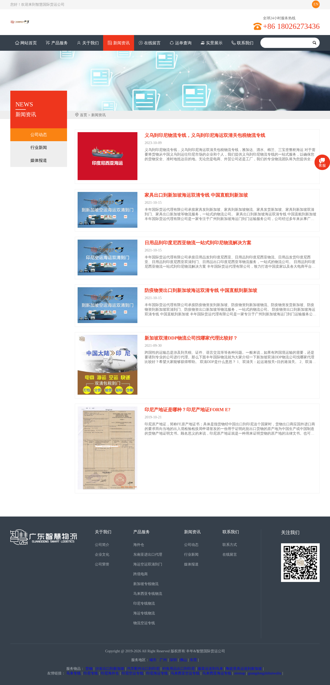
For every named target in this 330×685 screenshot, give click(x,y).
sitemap (239, 673)
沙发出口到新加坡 (109, 669)
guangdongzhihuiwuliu (264, 673)
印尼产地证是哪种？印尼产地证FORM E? (187, 409)
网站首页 (28, 43)
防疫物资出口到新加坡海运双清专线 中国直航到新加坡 (201, 290)
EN (316, 4)
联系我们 (245, 43)
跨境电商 (140, 574)
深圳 (173, 660)
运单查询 (183, 43)
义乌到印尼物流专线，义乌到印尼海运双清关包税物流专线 (205, 135)
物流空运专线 (144, 623)
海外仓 (138, 545)
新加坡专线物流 (146, 584)
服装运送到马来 (210, 669)
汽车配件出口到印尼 (143, 669)
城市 (152, 660)
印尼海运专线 (157, 673)
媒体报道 (38, 160)
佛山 (183, 660)
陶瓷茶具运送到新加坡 (244, 669)
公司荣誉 (102, 564)
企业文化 (102, 554)
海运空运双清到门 (147, 564)
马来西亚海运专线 (216, 673)
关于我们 (90, 43)
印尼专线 (91, 673)
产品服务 (59, 43)
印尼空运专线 (132, 673)
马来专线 (73, 673)
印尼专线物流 (144, 603)
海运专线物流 (144, 613)
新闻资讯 (121, 43)
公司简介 (102, 545)
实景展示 (214, 43)
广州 (163, 660)
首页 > (85, 115)
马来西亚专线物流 (147, 594)
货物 (89, 669)
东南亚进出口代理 (147, 554)
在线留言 (152, 43)
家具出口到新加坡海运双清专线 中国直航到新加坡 (196, 195)
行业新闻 (38, 147)
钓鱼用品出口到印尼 (178, 669)
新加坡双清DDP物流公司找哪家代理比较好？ (191, 338)
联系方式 (229, 545)
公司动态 (38, 134)
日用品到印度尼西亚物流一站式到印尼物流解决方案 (198, 242)
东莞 (193, 660)
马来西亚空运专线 (185, 673)
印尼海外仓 (110, 673)
